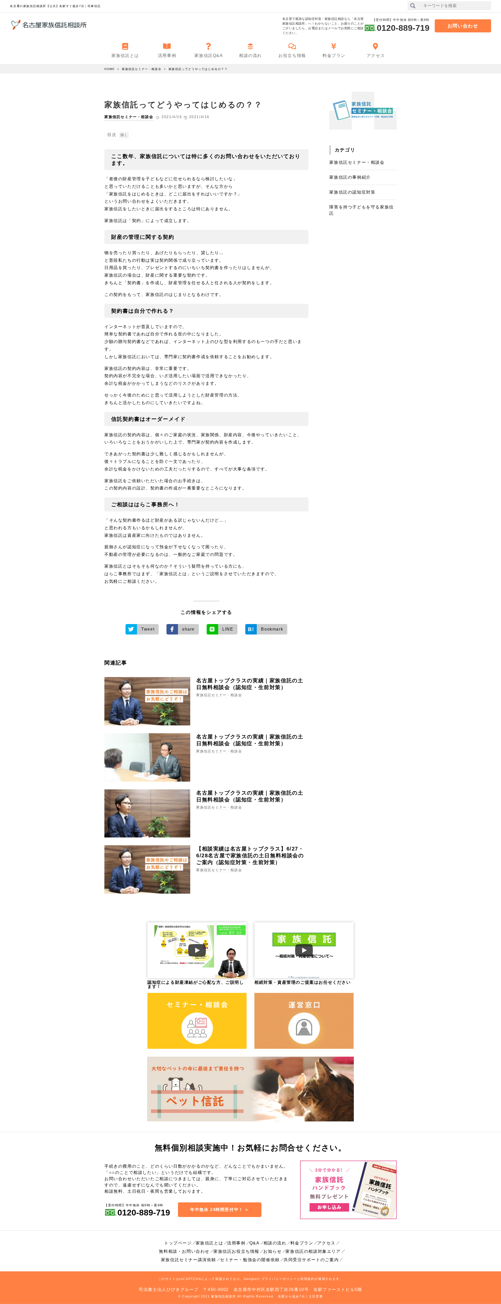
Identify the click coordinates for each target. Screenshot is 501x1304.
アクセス (326, 1243)
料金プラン (301, 1243)
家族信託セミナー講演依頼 (188, 1260)
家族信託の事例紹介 (350, 177)
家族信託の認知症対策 (352, 192)
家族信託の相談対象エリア (313, 1251)
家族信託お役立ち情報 (236, 1251)
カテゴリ (345, 150)
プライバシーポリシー (279, 1279)
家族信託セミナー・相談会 (141, 69)
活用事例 (236, 1243)
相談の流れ (275, 1243)
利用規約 (307, 1279)
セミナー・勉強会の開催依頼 (250, 1260)
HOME (109, 69)
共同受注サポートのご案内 (311, 1260)
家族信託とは (209, 1243)
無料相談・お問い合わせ (184, 1251)
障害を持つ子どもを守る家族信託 (361, 210)
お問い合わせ (463, 25)
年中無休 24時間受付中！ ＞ (219, 1209)
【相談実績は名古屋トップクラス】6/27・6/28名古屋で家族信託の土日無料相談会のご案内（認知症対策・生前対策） (250, 855)
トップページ (178, 1243)
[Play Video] (197, 950)
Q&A (254, 1243)
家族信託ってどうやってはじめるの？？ (198, 69)
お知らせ (272, 1251)
